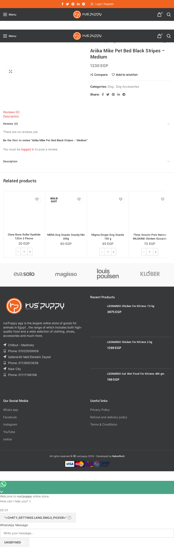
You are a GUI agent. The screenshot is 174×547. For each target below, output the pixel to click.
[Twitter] (67, 4)
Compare (101, 74)
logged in (27, 149)
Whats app (10, 409)
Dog (111, 86)
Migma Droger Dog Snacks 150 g (107, 237)
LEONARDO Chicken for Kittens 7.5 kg (130, 306)
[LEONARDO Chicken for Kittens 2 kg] (97, 352)
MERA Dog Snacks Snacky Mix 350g (66, 237)
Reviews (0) (11, 112)
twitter (7, 439)
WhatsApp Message (14, 525)
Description (11, 116)
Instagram (10, 424)
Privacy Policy (100, 409)
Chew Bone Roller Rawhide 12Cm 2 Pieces (24, 236)
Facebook (10, 417)
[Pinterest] (73, 4)
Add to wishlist (127, 74)
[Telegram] (83, 4)
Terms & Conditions (103, 424)
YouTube (9, 432)
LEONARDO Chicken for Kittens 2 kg (129, 342)
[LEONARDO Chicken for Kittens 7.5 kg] (97, 319)
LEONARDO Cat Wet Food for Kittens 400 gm (135, 374)
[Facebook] (62, 4)
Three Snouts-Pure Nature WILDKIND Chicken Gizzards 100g (150, 238)
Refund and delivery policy (108, 417)
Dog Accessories (127, 86)
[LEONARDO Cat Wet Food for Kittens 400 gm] (97, 382)
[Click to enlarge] (10, 71)
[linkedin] (78, 4)
